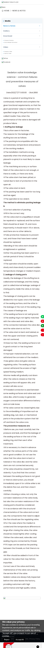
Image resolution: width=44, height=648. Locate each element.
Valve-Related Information (10, 42)
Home (6, 10)
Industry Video (7, 53)
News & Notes (18, 10)
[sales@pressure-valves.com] (42, 321)
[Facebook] (22, 62)
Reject (6, 640)
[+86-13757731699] (42, 316)
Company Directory (9, 40)
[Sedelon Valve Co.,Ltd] (10, 2)
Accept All (20, 640)
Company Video (8, 51)
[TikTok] (22, 58)
